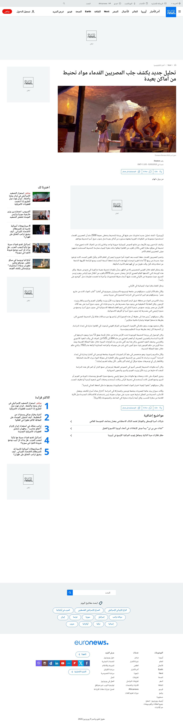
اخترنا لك (44, 188)
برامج (161, 693)
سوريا (88, 617)
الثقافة (97, 11)
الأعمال (125, 11)
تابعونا (136, 673)
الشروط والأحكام (108, 665)
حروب (72, 624)
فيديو (69, 11)
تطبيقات (136, 677)
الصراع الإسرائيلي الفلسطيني (89, 610)
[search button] (64, 3)
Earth (88, 11)
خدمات (136, 653)
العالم (135, 11)
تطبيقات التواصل (132, 681)
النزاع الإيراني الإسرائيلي (117, 610)
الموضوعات (158, 653)
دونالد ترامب (117, 617)
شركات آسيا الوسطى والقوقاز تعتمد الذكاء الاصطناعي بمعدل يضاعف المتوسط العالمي (126, 421)
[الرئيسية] (175, 65)
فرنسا (75, 617)
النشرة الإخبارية (80, 672)
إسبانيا (111, 624)
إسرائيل (101, 617)
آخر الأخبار (155, 11)
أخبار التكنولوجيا (159, 65)
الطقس (136, 665)
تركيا (98, 624)
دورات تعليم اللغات (132, 693)
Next (106, 11)
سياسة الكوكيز (109, 669)
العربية (175, 3)
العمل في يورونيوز (107, 681)
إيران (63, 617)
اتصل (112, 677)
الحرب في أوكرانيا (63, 610)
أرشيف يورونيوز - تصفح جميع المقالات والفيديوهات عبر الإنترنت (153, 704)
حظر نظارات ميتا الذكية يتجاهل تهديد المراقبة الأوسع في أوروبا (135, 435)
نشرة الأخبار (134, 661)
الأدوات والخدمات (132, 685)
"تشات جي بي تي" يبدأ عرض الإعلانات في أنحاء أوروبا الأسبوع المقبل (132, 428)
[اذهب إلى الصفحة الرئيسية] (171, 12)
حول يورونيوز (109, 657)
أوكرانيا (85, 624)
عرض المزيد (109, 653)
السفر (115, 11)
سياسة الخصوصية (107, 673)
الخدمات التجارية (108, 661)
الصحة (79, 11)
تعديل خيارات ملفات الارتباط (104, 689)
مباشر (7, 11)
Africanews (134, 689)
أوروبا (143, 11)
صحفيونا (160, 697)
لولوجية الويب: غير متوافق (104, 685)
